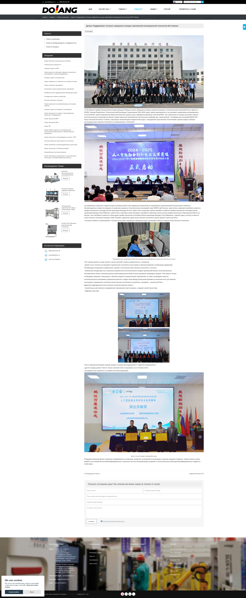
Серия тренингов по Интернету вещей (56, 148)
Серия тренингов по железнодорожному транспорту (60, 144)
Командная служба (95, 552)
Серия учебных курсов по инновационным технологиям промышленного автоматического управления (59, 131)
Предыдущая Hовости (92, 473)
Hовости (92, 556)
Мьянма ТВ (173, 571)
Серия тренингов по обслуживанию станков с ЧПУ (60, 137)
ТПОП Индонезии (175, 567)
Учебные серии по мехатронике (54, 77)
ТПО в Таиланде (175, 552)
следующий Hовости (195, 473)
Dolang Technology (71, 594)
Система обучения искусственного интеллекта (59, 141)
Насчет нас (104, 9)
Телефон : (53, 579)
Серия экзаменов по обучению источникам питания (60, 81)
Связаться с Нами (56, 544)
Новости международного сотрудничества (61, 43)
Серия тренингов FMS (51, 122)
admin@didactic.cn (50, 2)
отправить (91, 521)
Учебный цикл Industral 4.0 (52, 64)
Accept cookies (14, 592)
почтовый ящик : (55, 576)
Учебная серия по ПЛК (51, 68)
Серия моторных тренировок (53, 85)
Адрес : (52, 549)
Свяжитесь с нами (187, 9)
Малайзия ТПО (175, 560)
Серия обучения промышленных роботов (57, 61)
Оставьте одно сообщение (138, 552)
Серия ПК (47, 126)
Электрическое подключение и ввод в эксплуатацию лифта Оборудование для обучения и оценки (68, 207)
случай (167, 9)
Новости (138, 9)
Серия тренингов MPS (51, 118)
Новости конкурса (52, 47)
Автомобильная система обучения (55, 152)
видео (153, 9)
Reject (32, 592)
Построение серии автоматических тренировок (59, 89)
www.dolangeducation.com (178, 549)
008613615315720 (64, 2)
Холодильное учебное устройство (55, 96)
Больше (65, 178)
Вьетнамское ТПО (176, 563)
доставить (92, 549)
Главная (44, 17)
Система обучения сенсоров (53, 100)
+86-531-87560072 (54, 259)
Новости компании (63, 17)
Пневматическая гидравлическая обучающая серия (60, 92)
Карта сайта (93, 563)
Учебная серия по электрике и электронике (58, 109)
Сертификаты (93, 560)
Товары (122, 9)
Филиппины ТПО (175, 556)
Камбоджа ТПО (175, 574)
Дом (90, 9)
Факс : (51, 583)
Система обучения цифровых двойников (68, 189)
